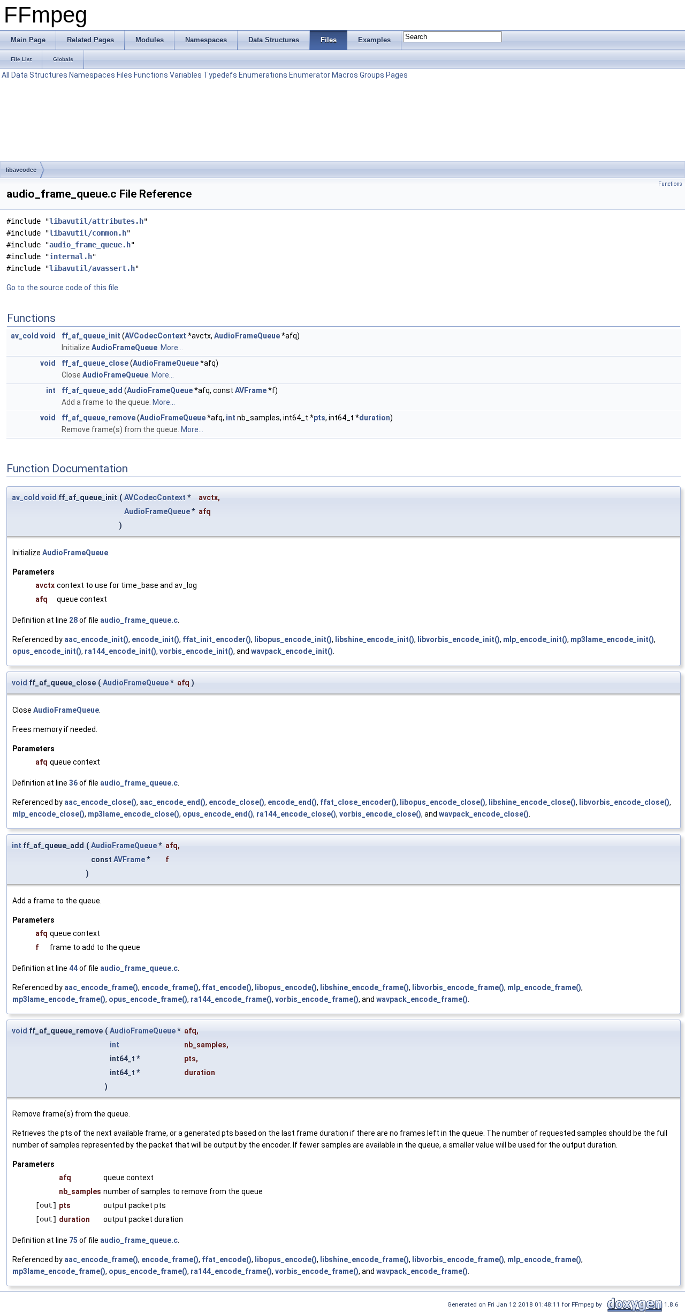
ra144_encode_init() (120, 651)
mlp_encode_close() (48, 814)
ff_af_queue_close (95, 363)
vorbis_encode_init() (196, 651)
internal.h (70, 256)
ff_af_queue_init (91, 335)
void (48, 335)
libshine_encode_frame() (364, 987)
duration (374, 417)
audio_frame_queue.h (90, 244)
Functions (151, 75)
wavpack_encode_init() (292, 651)
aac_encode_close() (100, 802)
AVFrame (251, 390)
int (51, 390)
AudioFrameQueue (247, 335)
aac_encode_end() (173, 802)
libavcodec (21, 170)
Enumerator (309, 75)
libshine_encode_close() (532, 802)
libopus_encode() (286, 987)
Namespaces (92, 75)
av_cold (25, 335)
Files (124, 75)
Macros (345, 75)
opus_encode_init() (46, 651)
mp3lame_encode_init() (612, 639)
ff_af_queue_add (92, 390)
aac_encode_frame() (101, 987)
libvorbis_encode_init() (458, 639)
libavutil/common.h (87, 233)
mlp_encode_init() (535, 639)
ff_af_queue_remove (98, 417)
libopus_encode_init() (293, 639)
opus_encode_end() (217, 814)
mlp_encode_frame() (544, 987)
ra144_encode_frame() (231, 999)
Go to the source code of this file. (63, 287)
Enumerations (263, 75)
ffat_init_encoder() (216, 639)
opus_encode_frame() (148, 999)
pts (319, 417)
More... (172, 347)
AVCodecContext (155, 335)
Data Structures (39, 75)
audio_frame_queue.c (139, 620)
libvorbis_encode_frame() (458, 987)
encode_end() (292, 802)
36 (73, 783)
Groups (372, 75)
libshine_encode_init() (374, 639)
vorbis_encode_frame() (317, 999)
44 (73, 968)
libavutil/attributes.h (96, 221)
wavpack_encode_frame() (422, 999)
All (6, 75)
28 (73, 620)
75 (73, 1240)
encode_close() (236, 802)
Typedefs (220, 75)
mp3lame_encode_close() (133, 814)
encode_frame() (170, 987)
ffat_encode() (227, 987)
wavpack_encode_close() (484, 814)
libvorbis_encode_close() (624, 802)
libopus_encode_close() (442, 802)
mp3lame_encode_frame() (58, 999)
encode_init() (155, 639)
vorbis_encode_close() (380, 814)
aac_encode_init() (96, 639)
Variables (186, 75)
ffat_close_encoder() (358, 802)
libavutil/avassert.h (92, 268)
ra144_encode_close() (296, 814)
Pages (397, 75)
